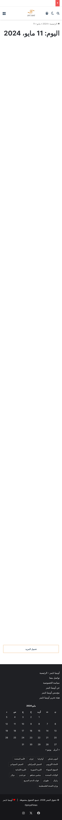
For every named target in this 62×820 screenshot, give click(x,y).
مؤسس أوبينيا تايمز (51, 692)
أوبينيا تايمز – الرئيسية (50, 673)
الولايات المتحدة (51, 775)
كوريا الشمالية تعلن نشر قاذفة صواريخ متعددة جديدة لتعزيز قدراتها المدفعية (31, 462)
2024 (45, 23)
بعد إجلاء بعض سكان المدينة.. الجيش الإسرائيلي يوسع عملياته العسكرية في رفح (32, 390)
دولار (13, 775)
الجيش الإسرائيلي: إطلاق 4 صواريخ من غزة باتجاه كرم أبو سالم (31, 509)
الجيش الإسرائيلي (35, 764)
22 (39, 737)
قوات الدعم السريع (31, 780)
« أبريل (56, 749)
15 (39, 730)
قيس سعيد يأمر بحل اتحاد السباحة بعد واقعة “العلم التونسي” (34, 557)
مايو (39, 23)
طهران (46, 780)
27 (55, 744)
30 (31, 744)
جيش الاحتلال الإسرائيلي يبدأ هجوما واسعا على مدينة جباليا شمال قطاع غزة (32, 318)
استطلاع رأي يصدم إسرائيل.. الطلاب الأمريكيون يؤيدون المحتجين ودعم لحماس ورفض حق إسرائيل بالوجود (31, 77)
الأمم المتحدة (19, 759)
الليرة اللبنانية (20, 769)
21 (47, 737)
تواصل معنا (54, 678)
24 (23, 737)
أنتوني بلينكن (53, 759)
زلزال (55, 780)
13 (55, 730)
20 (55, 737)
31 (23, 744)
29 (39, 744)
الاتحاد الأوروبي (52, 764)
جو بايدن (22, 775)
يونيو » (48, 749)
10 (23, 724)
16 (31, 730)
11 (15, 724)
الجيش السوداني (16, 764)
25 (15, 737)
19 (7, 730)
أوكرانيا (40, 759)
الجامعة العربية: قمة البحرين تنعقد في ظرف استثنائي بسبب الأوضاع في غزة (32, 629)
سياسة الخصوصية (51, 683)
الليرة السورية (36, 769)
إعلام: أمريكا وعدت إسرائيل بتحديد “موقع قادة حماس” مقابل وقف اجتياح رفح (33, 223)
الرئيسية (54, 23)
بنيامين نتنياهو (35, 775)
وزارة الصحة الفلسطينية (48, 786)
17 (23, 730)
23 (31, 737)
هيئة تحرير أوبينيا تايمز (49, 697)
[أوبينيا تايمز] (31, 13)
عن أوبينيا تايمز (53, 687)
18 (15, 730)
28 (47, 744)
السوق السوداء (52, 769)
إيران (31, 759)
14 (47, 730)
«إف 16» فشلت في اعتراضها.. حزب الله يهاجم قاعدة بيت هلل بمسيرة (34, 151)
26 (6, 737)
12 (7, 724)
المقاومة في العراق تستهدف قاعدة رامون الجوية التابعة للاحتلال (32, 271)
